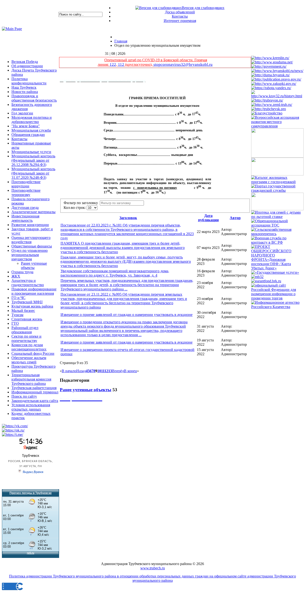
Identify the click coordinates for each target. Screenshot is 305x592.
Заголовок (128, 218)
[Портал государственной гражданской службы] (277, 190)
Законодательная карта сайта (34, 401)
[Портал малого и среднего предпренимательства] (257, 277)
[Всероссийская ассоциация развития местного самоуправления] (277, 126)
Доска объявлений (180, 12)
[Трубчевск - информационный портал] (268, 109)
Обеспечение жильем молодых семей (28, 360)
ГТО (15, 323)
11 (102, 371)
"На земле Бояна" (25, 126)
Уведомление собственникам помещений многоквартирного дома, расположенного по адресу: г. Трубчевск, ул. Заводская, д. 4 (115, 273)
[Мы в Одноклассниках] (13, 430)
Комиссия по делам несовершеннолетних (28, 347)
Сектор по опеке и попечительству (26, 338)
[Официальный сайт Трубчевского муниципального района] (267, 100)
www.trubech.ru (152, 568)
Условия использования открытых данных (30, 407)
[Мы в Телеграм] (12, 434)
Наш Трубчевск (23, 87)
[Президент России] (270, 58)
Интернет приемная (180, 21)
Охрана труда (22, 272)
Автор (235, 218)
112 (121, 64)
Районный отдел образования (24, 330)
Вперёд (118, 371)
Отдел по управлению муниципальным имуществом (29, 254)
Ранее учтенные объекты (34, 265)
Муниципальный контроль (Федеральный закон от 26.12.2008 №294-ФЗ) (33, 160)
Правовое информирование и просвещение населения (33, 291)
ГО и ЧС (18, 298)
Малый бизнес (23, 311)
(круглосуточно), (138, 64)
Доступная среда (25, 208)
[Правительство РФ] (268, 66)
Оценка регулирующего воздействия (31, 240)
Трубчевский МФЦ (27, 302)
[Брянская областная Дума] (270, 75)
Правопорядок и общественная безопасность (34, 98)
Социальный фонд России (32, 353)
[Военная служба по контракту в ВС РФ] (277, 242)
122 (113, 64)
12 (106, 371)
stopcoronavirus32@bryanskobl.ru (183, 64)
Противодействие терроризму (26, 192)
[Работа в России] (271, 88)
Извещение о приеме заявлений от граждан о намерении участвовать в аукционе (127, 315)
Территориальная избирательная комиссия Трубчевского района (31, 379)
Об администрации (27, 66)
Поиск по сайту (24, 396)
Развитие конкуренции (30, 225)
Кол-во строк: (75, 208)
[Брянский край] (277, 96)
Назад (81, 371)
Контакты (180, 16)
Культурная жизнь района (32, 306)
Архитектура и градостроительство (27, 282)
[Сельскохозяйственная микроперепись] (277, 234)
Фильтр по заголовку (82, 203)
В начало (69, 371)
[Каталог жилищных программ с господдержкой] (277, 182)
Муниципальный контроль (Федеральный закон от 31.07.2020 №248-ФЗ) (33, 173)
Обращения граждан (28, 135)
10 (99, 371)
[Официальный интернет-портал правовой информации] (276, 79)
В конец (130, 371)
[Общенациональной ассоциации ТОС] (277, 225)
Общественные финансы (31, 246)
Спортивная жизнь (26, 319)
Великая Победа (24, 62)
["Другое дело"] (277, 156)
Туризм (17, 315)
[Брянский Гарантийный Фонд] (266, 281)
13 (110, 371)
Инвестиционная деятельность (25, 218)
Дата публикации (208, 218)
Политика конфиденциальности (28, 81)
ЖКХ (15, 276)
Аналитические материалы (33, 212)
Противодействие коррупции (26, 184)
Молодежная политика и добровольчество (31, 119)
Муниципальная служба (31, 130)
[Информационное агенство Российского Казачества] (277, 307)
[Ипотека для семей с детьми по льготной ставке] (277, 217)
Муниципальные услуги (31, 152)
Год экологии (22, 113)
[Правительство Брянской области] (277, 71)
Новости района (24, 92)
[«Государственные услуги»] (275, 272)
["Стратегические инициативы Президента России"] (277, 209)
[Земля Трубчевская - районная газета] (271, 105)
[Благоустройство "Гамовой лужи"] (266, 113)
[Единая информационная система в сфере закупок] (273, 84)
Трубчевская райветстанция (33, 388)
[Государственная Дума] (272, 62)
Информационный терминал (34, 392)
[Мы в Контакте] (15, 426)
